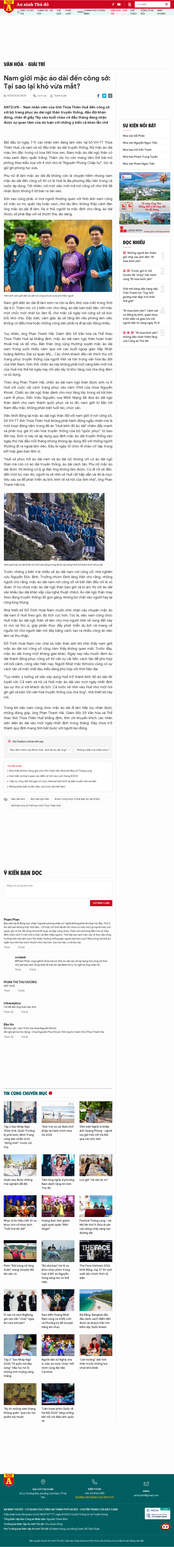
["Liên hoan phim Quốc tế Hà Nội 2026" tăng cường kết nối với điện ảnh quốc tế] (58, 1394)
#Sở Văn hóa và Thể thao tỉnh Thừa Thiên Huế (35, 805)
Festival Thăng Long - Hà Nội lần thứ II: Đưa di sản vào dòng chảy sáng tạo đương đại (95, 1227)
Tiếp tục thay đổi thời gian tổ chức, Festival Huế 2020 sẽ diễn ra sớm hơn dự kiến (52, 781)
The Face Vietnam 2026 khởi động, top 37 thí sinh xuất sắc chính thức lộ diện (96, 1272)
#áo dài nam (18, 799)
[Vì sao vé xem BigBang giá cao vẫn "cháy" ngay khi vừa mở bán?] (20, 1300)
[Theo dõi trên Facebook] (114, 4)
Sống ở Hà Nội (147, 12)
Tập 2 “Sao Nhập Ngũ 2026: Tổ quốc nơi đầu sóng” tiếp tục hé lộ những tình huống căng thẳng (19, 1368)
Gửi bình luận (101, 903)
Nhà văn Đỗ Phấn (134, 136)
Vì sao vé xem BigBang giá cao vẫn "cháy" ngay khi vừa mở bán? (19, 1319)
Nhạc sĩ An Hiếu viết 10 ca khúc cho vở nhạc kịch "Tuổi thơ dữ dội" (20, 1225)
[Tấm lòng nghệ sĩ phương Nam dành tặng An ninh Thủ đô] (58, 1165)
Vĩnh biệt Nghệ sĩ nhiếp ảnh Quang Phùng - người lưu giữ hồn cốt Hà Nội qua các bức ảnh (96, 1133)
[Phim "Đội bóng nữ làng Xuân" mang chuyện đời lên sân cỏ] (20, 1251)
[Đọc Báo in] (131, 4)
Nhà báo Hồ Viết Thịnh (137, 150)
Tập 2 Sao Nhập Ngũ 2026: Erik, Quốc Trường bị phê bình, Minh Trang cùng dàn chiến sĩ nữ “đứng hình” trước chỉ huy (19, 1137)
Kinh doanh (161, 12)
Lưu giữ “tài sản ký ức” (94, 1180)
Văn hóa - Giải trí (119, 12)
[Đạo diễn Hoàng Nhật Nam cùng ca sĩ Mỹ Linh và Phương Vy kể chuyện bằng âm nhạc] (58, 1300)
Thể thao (133, 12)
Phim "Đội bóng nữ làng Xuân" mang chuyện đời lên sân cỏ (19, 1270)
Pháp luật (68, 12)
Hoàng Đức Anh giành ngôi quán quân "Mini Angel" (56, 1225)
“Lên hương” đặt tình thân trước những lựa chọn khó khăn (93, 1364)
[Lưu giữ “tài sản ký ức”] (96, 1165)
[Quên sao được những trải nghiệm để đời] (20, 1165)
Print (110, 96)
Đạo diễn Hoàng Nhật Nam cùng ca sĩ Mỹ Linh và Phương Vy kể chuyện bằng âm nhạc (57, 1321)
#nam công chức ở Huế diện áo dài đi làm (77, 799)
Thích (7, 947)
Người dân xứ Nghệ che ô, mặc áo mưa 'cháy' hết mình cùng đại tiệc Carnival (58, 1366)
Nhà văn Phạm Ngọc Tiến (139, 164)
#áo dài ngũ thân (40, 799)
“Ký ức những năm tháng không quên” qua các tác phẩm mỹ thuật (20, 1413)
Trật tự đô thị (27, 12)
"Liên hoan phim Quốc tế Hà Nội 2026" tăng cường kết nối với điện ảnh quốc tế (58, 1415)
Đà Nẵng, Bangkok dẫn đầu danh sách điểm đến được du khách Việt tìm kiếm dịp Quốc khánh (95, 1321)
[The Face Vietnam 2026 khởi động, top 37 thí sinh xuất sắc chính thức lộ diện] (96, 1251)
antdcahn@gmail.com (146, 1495)
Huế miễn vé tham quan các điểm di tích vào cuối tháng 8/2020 (43, 776)
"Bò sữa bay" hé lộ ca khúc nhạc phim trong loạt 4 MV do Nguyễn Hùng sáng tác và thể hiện (56, 1274)
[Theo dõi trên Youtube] (119, 4)
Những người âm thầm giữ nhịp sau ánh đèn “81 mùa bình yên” (139, 257)
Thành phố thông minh (95, 12)
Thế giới (58, 12)
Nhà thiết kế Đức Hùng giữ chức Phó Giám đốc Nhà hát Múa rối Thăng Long (50, 770)
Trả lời (21, 947)
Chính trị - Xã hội (45, 12)
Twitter (104, 96)
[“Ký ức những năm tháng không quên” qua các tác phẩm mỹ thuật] (20, 1394)
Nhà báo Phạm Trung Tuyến (140, 157)
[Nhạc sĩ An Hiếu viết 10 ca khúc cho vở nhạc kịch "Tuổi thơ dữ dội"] (20, 1206)
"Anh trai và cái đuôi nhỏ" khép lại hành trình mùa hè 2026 (58, 1131)
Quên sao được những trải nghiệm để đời (18, 1182)
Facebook (98, 96)
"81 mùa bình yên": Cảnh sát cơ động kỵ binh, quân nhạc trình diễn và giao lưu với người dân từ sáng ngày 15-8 (141, 317)
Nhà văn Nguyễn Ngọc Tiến (140, 143)
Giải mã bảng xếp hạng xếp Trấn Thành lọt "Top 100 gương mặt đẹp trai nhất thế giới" (140, 295)
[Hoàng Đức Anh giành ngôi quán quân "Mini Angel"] (58, 1206)
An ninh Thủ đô (33, 4)
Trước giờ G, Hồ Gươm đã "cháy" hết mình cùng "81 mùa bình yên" (139, 275)
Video (80, 12)
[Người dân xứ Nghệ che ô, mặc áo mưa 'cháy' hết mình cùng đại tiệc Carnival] (58, 1345)
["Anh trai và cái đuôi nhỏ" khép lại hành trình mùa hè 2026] (58, 1112)
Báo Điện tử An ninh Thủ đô (8, 6)
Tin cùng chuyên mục (25, 1093)
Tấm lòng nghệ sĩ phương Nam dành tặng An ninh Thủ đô (58, 1184)
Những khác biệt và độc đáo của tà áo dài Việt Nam (37, 786)
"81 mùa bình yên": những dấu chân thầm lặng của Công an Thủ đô (140, 337)
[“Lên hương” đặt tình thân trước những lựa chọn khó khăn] (96, 1345)
